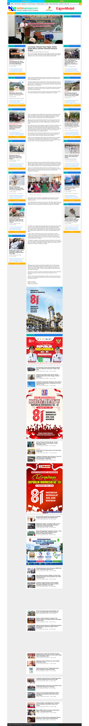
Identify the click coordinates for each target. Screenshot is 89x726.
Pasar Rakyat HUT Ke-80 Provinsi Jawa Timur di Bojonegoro (16, 72)
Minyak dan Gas (24, 3)
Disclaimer (42, 724)
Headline (11, 3)
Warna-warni (67, 3)
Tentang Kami (36, 724)
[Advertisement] (44, 67)
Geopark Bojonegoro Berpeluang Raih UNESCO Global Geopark (17, 103)
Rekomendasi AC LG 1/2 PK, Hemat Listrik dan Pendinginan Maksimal (72, 72)
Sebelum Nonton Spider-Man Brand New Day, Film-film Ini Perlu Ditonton (72, 230)
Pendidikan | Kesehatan (40, 3)
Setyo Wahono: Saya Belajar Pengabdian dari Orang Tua (15, 230)
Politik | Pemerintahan (31, 3)
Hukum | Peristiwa (17, 3)
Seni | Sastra (61, 3)
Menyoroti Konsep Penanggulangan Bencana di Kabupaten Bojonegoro (17, 135)
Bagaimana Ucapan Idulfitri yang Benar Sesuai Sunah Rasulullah (16, 198)
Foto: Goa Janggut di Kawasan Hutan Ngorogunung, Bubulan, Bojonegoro (73, 103)
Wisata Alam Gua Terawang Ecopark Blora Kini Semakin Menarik (72, 198)
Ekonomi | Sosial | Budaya (54, 3)
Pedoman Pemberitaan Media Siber (51, 724)
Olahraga (46, 3)
